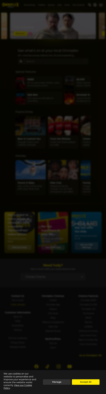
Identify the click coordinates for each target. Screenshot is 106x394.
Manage (56, 382)
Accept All (85, 382)
